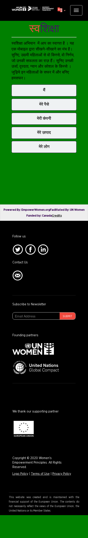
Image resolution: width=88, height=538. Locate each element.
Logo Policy (20, 473)
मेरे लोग (44, 147)
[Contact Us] (17, 275)
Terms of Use (40, 473)
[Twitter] (17, 249)
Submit (67, 316)
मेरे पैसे (44, 104)
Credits (57, 215)
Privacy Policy (61, 473)
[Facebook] (30, 249)
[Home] (33, 8)
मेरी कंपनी (44, 119)
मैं (44, 90)
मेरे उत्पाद (44, 133)
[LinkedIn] (43, 249)
